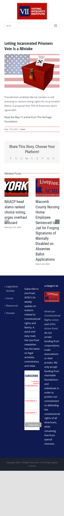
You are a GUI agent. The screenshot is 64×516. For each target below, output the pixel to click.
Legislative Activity (12, 288)
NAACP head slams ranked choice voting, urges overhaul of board (15, 212)
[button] (6, 222)
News (22, 129)
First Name (31, 400)
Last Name (31, 412)
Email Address (31, 387)
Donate (10, 313)
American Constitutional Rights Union (52, 316)
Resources (12, 305)
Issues (9, 298)
